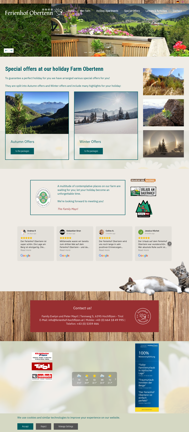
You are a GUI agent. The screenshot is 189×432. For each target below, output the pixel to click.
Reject (43, 426)
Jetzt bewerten (147, 409)
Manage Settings (65, 426)
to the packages (22, 151)
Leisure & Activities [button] (156, 10)
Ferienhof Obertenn (143, 346)
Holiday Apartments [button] (107, 10)
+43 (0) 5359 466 (88, 323)
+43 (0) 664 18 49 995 (109, 320)
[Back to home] (34, 12)
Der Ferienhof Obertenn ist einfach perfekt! (146, 396)
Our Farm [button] (85, 10)
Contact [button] (177, 10)
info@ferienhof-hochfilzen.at (66, 320)
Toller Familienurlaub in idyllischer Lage (147, 369)
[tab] (85, 52)
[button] (6, 50)
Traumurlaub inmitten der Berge (146, 382)
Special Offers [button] (132, 10)
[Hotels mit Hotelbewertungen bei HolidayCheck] (152, 346)
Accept (25, 426)
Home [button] (71, 10)
